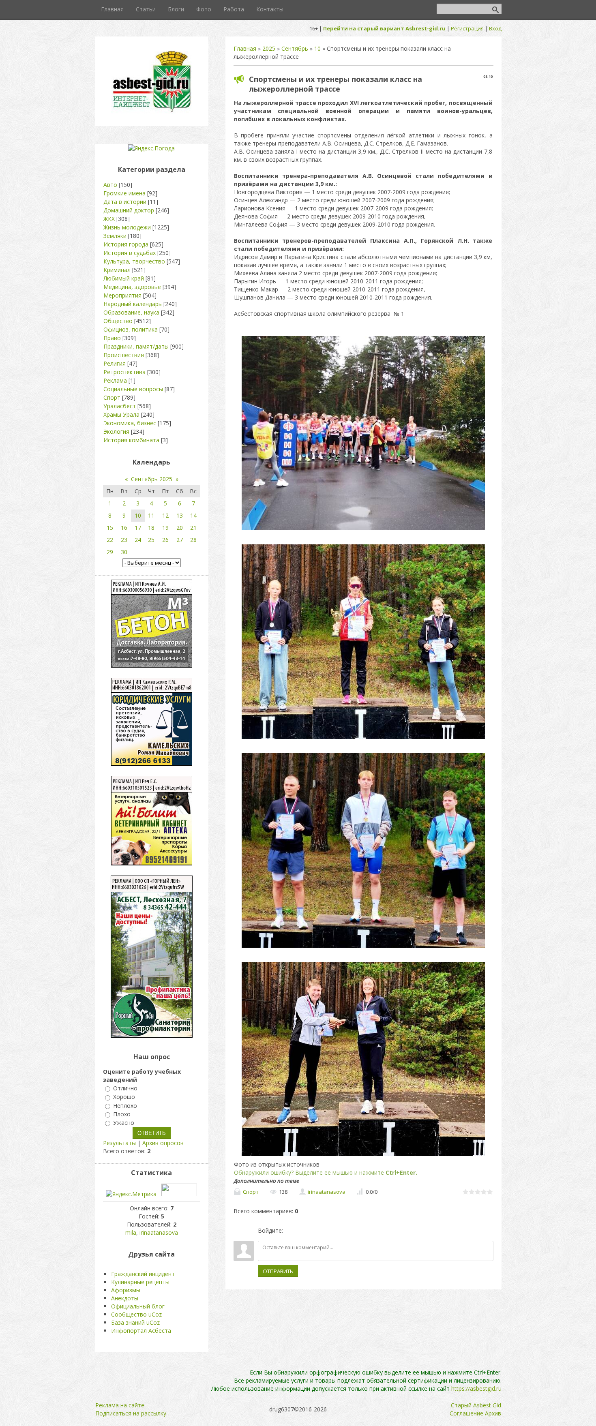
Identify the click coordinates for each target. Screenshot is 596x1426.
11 (151, 515)
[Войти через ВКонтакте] (304, 1231)
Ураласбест (119, 406)
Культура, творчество (134, 261)
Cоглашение (466, 1413)
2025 (268, 48)
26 (165, 540)
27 (179, 540)
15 (110, 527)
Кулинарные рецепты (140, 1282)
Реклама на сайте (119, 1405)
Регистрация (467, 28)
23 (124, 540)
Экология (116, 431)
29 (110, 552)
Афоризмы (125, 1290)
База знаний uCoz (135, 1322)
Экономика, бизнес (129, 423)
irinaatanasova (326, 1191)
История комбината (131, 440)
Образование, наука (131, 312)
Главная (245, 48)
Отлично (125, 1088)
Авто (110, 184)
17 (138, 527)
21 (193, 527)
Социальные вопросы (133, 389)
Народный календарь (132, 304)
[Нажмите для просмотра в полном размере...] (363, 530)
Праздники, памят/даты (136, 346)
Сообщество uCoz (136, 1314)
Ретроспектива (124, 372)
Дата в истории (124, 202)
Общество (118, 321)
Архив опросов (163, 1143)
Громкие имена (124, 193)
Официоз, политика (130, 329)
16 (124, 527)
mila (130, 1232)
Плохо (122, 1114)
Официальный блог (138, 1306)
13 (179, 515)
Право (112, 338)
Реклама (115, 380)
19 (165, 527)
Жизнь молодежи (127, 227)
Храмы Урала (121, 414)
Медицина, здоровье (132, 287)
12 (165, 515)
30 (124, 552)
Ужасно (123, 1122)
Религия (114, 363)
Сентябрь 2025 (151, 479)
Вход (495, 28)
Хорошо (124, 1097)
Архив (493, 1413)
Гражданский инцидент (143, 1274)
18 (151, 527)
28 (193, 540)
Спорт (251, 1191)
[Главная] (151, 112)
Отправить (278, 1271)
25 (151, 540)
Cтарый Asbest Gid (476, 1405)
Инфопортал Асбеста (141, 1330)
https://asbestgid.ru (476, 1388)
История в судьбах (129, 253)
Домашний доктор (128, 210)
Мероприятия (122, 295)
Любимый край (123, 278)
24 (138, 540)
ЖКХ (109, 219)
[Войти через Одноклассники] (332, 1231)
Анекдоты (124, 1298)
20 (179, 527)
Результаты (119, 1143)
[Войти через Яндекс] (318, 1231)
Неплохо (125, 1105)
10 (317, 48)
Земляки (114, 236)
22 (110, 540)
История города (125, 244)
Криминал (117, 270)
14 (193, 515)
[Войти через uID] (291, 1231)
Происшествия (123, 355)
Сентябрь (294, 48)
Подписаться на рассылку (130, 1413)
